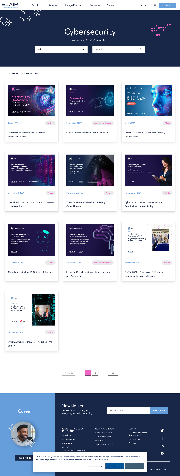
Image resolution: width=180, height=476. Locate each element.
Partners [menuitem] (111, 5)
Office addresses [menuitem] (104, 444)
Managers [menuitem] (67, 443)
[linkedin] (162, 446)
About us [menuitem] (66, 435)
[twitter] (162, 431)
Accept (115, 466)
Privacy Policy (103, 460)
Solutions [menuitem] (36, 5)
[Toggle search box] (155, 5)
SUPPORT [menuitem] (134, 428)
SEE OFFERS (24, 458)
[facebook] (162, 438)
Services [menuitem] (52, 5)
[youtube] (162, 453)
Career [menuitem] (65, 446)
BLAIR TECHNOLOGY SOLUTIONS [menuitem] (73, 429)
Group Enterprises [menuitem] (104, 436)
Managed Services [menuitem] (73, 5)
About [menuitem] (144, 5)
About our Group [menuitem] (104, 432)
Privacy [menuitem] (132, 443)
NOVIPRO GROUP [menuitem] (104, 428)
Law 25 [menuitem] (165, 469)
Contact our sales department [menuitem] (138, 433)
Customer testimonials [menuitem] (73, 450)
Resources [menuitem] (95, 5)
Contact (167, 5)
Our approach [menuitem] (69, 439)
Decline (134, 466)
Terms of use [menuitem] (135, 439)
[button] (68, 373)
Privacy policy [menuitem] (155, 469)
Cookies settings (95, 466)
